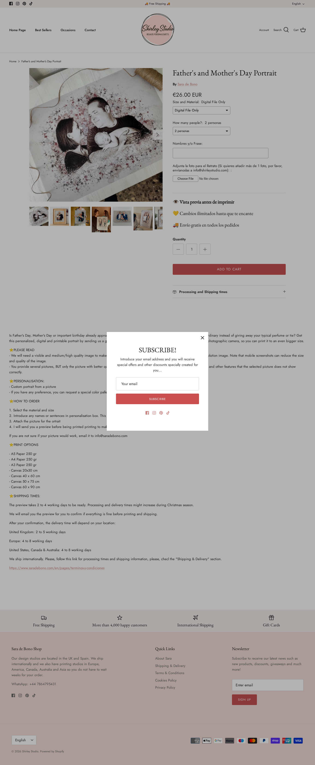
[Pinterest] (161, 413)
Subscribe (157, 399)
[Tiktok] (168, 413)
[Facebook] (147, 413)
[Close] (202, 338)
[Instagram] (154, 413)
